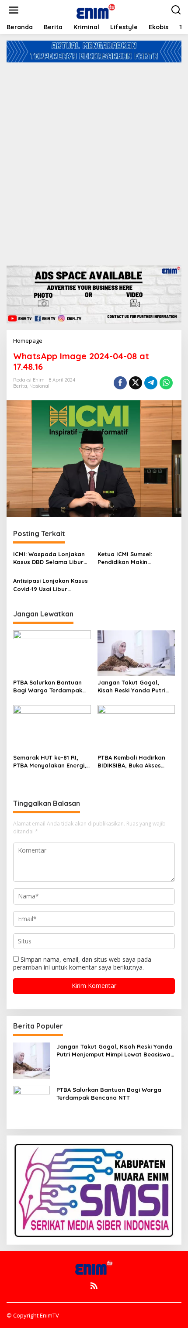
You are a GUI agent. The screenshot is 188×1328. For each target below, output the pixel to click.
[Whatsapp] (166, 382)
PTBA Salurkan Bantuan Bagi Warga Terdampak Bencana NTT (47, 686)
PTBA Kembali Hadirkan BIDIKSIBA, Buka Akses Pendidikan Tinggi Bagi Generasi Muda (131, 761)
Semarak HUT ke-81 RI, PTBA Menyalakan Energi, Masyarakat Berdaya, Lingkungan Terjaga (49, 761)
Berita (20, 386)
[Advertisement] (94, 161)
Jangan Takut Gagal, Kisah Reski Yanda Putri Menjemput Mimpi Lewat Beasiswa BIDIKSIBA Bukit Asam (133, 686)
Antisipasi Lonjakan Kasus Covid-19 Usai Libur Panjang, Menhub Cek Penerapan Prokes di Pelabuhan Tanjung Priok (50, 584)
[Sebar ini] (120, 382)
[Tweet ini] (135, 382)
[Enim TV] (96, 9)
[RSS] (94, 1285)
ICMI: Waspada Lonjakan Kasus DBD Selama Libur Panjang (49, 558)
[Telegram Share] (150, 382)
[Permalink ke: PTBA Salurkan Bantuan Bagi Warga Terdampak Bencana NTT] (52, 653)
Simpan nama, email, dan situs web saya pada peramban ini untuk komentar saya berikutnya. (82, 963)
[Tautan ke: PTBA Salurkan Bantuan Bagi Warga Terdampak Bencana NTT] (31, 1103)
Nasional (39, 386)
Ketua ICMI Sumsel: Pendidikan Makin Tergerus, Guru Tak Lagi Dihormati (131, 558)
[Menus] (14, 10)
